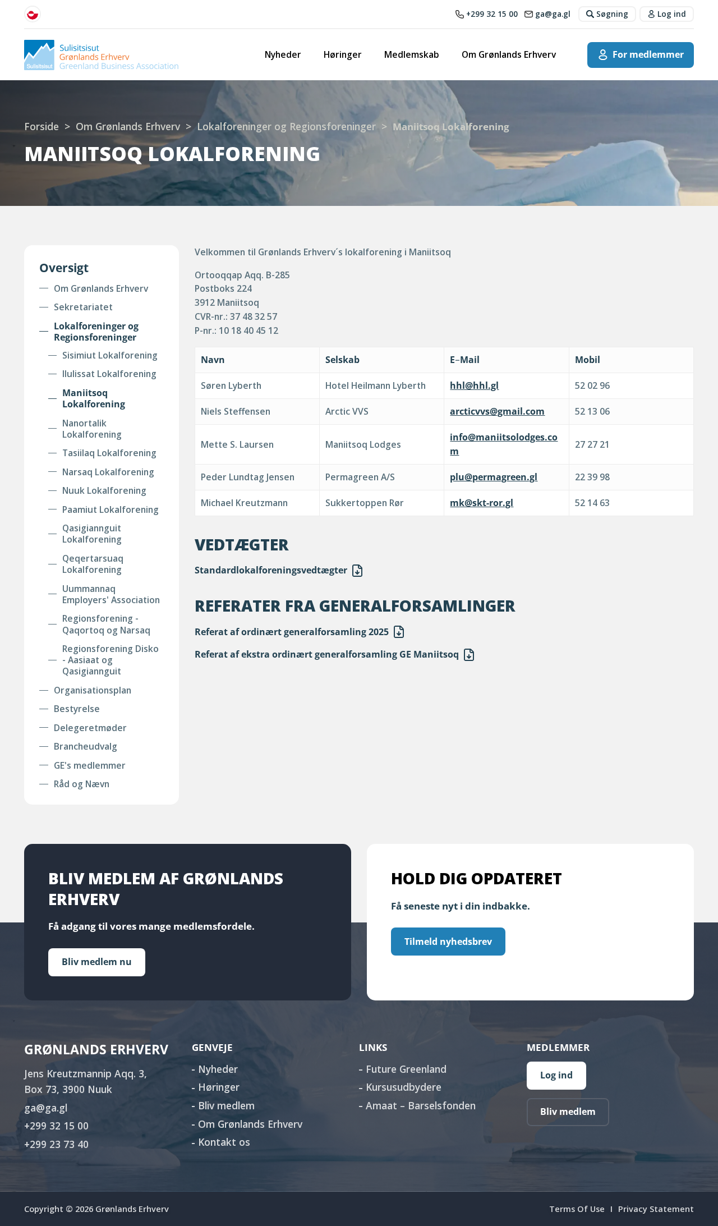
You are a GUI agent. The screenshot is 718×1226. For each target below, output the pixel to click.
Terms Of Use (577, 1208)
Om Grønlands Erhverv (509, 54)
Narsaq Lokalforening (108, 471)
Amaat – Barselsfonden (421, 1105)
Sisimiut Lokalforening (110, 355)
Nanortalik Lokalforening (92, 428)
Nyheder (283, 54)
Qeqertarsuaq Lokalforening (92, 564)
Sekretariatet (83, 307)
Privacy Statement (656, 1208)
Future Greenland (406, 1069)
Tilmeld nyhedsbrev (448, 941)
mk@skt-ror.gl (481, 503)
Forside (41, 126)
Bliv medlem (226, 1105)
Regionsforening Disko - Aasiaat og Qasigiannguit (110, 660)
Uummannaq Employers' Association (111, 594)
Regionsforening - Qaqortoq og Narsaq (106, 624)
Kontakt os (224, 1142)
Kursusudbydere (403, 1087)
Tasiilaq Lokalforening (109, 452)
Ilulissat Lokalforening (109, 373)
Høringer (343, 54)
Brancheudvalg (85, 746)
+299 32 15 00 (56, 1125)
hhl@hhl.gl (474, 385)
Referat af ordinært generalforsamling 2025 (292, 632)
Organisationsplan (92, 690)
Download (357, 570)
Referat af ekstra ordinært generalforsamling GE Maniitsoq (327, 654)
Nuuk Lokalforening (104, 490)
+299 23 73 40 (56, 1144)
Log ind (556, 1075)
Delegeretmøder (90, 727)
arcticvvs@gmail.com (497, 411)
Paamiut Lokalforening (110, 509)
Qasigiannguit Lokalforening (92, 533)
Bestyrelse (77, 708)
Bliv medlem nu (97, 962)
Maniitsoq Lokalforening (93, 398)
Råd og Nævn (81, 783)
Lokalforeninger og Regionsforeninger (286, 126)
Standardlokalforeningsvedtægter (271, 570)
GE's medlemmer (90, 765)
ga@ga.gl (45, 1107)
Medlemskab (411, 54)
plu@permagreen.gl (493, 477)
